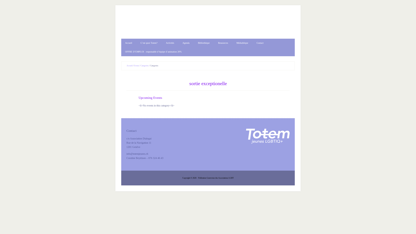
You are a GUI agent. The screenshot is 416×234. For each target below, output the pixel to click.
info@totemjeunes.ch (137, 153)
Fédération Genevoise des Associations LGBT (216, 178)
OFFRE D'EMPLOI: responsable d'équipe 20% (208, 25)
